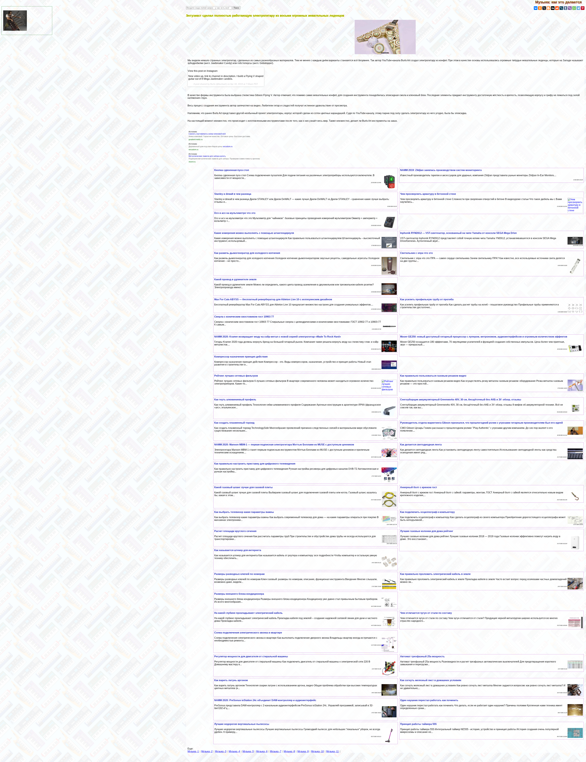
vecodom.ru (228, 146)
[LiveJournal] (561, 8)
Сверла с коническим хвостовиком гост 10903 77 (244, 316)
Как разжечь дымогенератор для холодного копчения (247, 253)
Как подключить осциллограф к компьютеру (427, 512)
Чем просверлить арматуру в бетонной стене (428, 194)
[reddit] (557, 8)
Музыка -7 (275, 751)
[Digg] (553, 8)
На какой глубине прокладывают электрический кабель (248, 613)
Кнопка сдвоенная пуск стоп (231, 170)
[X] (544, 8)
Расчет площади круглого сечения (235, 531)
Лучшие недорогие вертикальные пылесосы (241, 724)
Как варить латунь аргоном (231, 680)
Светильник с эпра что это (416, 253)
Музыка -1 (193, 751)
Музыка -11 (332, 751)
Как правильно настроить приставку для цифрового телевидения (254, 463)
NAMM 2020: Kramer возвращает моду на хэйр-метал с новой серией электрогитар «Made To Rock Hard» (277, 336)
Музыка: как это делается (560, 2)
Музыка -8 (289, 751)
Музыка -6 (262, 751)
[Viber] (570, 8)
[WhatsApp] (574, 8)
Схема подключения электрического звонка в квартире (248, 632)
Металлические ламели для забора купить (207, 156)
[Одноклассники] (540, 8)
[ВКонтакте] (535, 8)
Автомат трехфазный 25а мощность (422, 656)
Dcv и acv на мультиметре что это (234, 213)
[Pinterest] (582, 8)
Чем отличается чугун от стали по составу (426, 613)
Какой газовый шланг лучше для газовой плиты (243, 487)
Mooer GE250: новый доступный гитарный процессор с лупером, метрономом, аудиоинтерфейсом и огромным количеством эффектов (483, 336)
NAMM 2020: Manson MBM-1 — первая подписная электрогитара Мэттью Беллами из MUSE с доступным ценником (284, 444)
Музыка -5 (248, 751)
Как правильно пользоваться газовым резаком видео (433, 375)
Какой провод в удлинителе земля (235, 279)
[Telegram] (578, 8)
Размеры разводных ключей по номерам (239, 574)
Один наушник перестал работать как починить (429, 700)
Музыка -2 (207, 751)
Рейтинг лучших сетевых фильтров (236, 375)
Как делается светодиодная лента (421, 444)
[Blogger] (548, 8)
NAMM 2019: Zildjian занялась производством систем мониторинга (441, 170)
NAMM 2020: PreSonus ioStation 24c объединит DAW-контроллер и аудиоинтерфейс (265, 700)
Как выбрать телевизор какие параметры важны (244, 512)
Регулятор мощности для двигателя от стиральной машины (251, 656)
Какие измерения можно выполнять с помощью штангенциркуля (254, 233)
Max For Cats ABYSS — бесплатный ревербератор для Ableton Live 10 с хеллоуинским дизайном (273, 299)
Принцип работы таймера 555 (418, 724)
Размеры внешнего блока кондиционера (239, 594)
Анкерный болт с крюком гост (418, 487)
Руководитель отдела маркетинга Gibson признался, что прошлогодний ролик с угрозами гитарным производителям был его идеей (481, 422)
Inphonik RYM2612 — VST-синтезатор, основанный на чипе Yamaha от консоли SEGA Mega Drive (458, 233)
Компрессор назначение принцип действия (241, 356)
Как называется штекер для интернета (237, 550)
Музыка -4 (234, 751)
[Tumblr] (565, 8)
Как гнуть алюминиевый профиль (235, 399)
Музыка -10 (317, 751)
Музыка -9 (303, 751)
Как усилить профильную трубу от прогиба (427, 299)
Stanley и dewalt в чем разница (232, 194)
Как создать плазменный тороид (234, 422)
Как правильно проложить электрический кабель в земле (435, 574)
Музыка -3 (220, 751)
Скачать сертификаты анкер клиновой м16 (207, 134)
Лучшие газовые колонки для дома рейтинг (426, 531)
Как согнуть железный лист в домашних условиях (430, 680)
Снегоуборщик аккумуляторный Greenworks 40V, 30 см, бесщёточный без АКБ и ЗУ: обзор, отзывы (460, 399)
